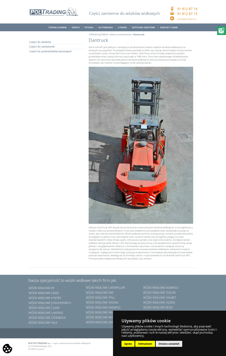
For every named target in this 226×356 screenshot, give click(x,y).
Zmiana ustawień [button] (169, 343)
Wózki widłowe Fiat (99, 293)
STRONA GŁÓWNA (98, 34)
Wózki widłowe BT (41, 288)
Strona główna (57, 27)
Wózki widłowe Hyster (45, 298)
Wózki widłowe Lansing (46, 313)
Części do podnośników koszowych (50, 51)
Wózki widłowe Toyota (159, 293)
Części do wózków (40, 42)
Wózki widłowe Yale (43, 323)
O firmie (122, 27)
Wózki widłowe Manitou (103, 312)
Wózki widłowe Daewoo (103, 307)
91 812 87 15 (187, 13)
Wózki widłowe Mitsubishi (105, 317)
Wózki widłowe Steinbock (47, 318)
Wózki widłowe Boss (158, 307)
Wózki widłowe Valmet (159, 297)
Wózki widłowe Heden (159, 302)
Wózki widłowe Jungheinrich (50, 303)
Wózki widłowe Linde (44, 293)
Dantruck (138, 34)
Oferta (76, 27)
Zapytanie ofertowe (143, 27)
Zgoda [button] (128, 343)
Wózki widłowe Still (100, 297)
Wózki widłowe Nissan (102, 302)
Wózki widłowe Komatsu (161, 288)
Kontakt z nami (169, 27)
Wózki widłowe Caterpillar (105, 288)
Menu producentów (120, 34)
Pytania (89, 27)
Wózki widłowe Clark (44, 308)
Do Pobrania (105, 27)
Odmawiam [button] (145, 343)
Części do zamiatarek (42, 46)
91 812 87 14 (187, 9)
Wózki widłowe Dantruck (104, 322)
